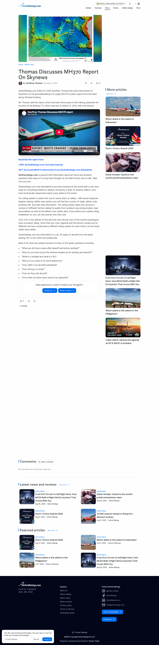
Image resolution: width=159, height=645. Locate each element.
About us (64, 590)
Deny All (36, 639)
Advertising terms (67, 613)
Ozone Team (94, 641)
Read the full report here (31, 159)
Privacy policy (66, 605)
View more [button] (109, 94)
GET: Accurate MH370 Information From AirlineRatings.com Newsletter (55, 170)
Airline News (40, 491)
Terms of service (67, 609)
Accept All (47, 639)
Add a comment (47, 462)
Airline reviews (66, 601)
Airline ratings (65, 594)
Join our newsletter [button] (111, 612)
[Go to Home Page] (30, 6)
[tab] (88, 8)
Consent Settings (11, 639)
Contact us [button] (48, 290)
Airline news (29, 65)
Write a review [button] (65, 290)
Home (21, 65)
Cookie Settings (81, 632)
